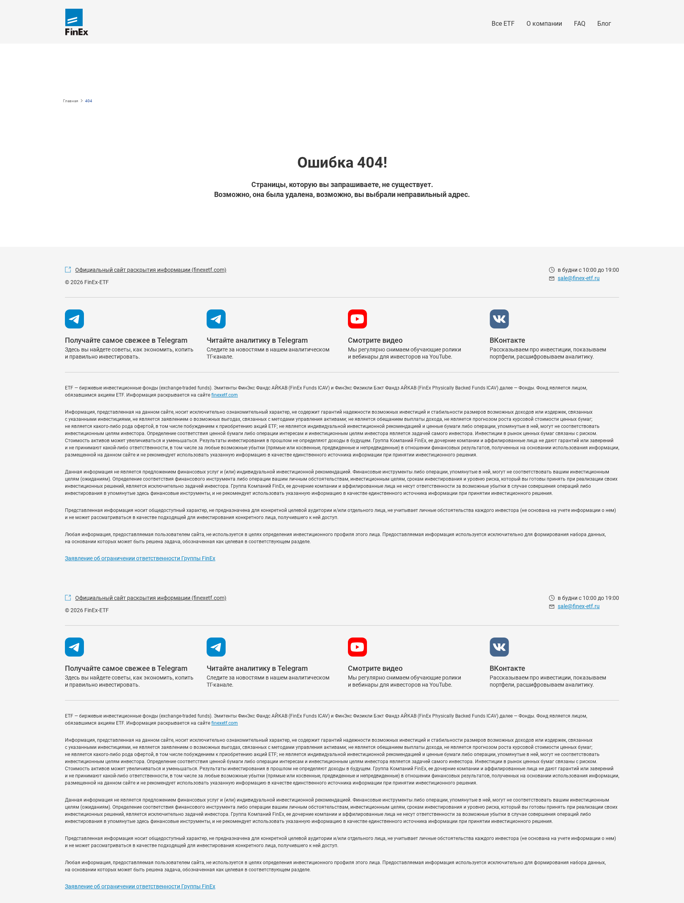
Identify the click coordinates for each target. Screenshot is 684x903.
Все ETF (503, 23)
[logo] (77, 22)
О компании (544, 23)
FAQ (579, 23)
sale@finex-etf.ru (579, 278)
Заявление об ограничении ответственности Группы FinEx (140, 558)
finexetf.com (224, 395)
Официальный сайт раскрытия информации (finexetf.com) (150, 270)
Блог (604, 23)
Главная (70, 101)
